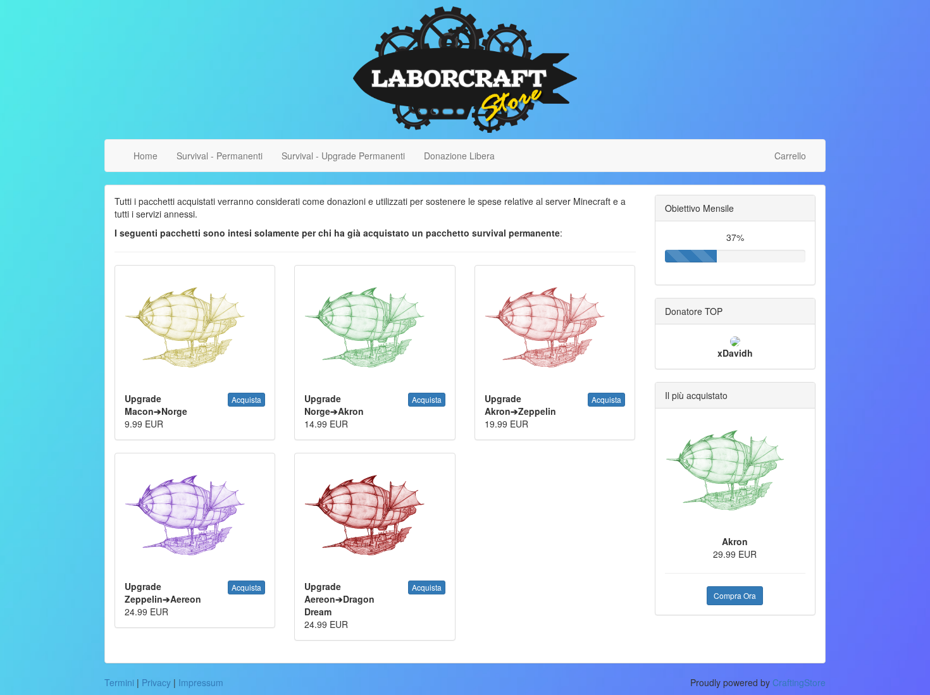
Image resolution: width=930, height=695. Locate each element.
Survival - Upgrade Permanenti (343, 155)
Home (145, 155)
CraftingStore (799, 682)
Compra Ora (735, 595)
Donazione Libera (459, 155)
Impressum (200, 682)
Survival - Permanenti (220, 155)
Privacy (156, 682)
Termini (119, 682)
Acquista (246, 399)
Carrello (790, 155)
